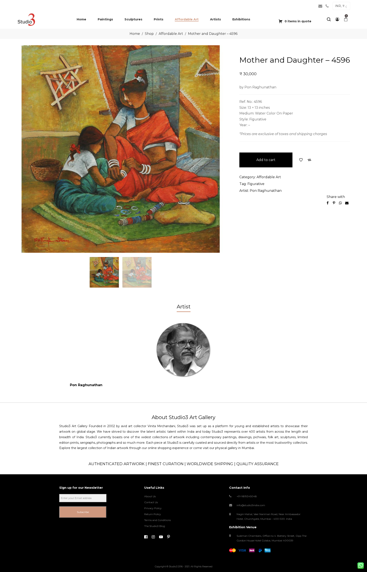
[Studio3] (26, 19)
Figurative (255, 184)
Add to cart (265, 160)
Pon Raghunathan (266, 191)
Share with (336, 197)
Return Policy (152, 514)
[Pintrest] (168, 537)
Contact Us (151, 502)
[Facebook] (145, 537)
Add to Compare (309, 160)
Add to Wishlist (301, 160)
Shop (149, 34)
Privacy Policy (153, 508)
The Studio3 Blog (154, 526)
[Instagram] (153, 537)
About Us (150, 496)
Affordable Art (171, 34)
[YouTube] (161, 537)
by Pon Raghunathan (257, 87)
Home (135, 34)
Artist (184, 307)
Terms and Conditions (157, 520)
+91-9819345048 (247, 496)
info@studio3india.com (251, 505)
